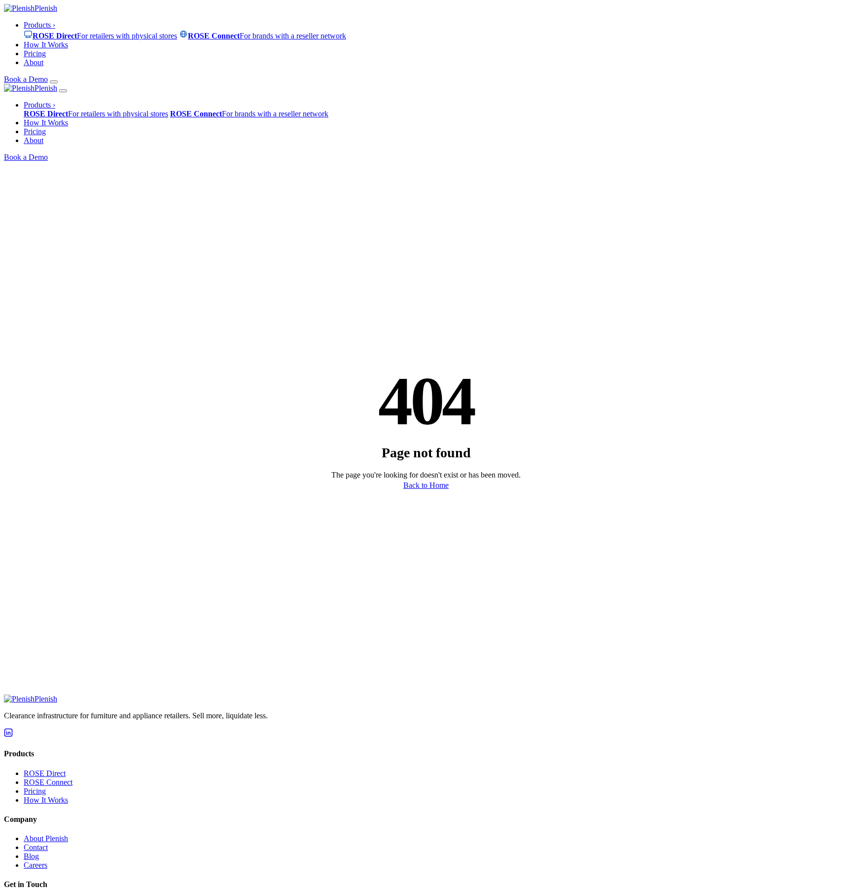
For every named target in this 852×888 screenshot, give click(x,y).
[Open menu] (54, 81)
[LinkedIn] (8, 734)
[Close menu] (63, 90)
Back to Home (426, 485)
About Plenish (46, 838)
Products (39, 25)
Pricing (35, 53)
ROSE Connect (48, 782)
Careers (35, 865)
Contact (36, 847)
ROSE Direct (45, 773)
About (33, 62)
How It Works (46, 44)
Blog (31, 856)
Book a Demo (26, 79)
